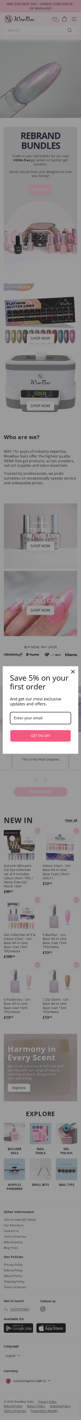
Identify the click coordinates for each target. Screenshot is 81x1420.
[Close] (73, 671)
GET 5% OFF (40, 735)
